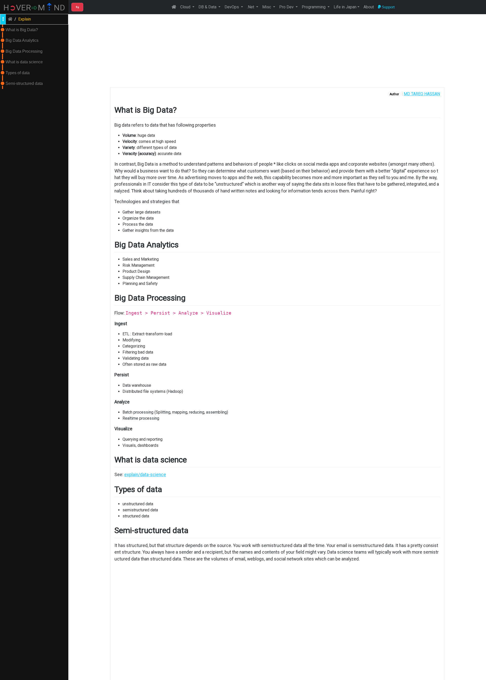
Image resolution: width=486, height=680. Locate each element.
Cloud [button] (185, 7)
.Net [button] (251, 7)
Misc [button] (267, 7)
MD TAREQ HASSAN (422, 93)
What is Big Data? (22, 30)
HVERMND (34, 7)
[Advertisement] (277, 50)
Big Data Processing (24, 51)
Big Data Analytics (22, 40)
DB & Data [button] (207, 7)
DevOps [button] (232, 7)
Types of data (18, 73)
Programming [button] (314, 7)
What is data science (24, 62)
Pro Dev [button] (287, 7)
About (368, 7)
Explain (24, 19)
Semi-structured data (24, 83)
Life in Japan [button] (345, 7)
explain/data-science (145, 474)
